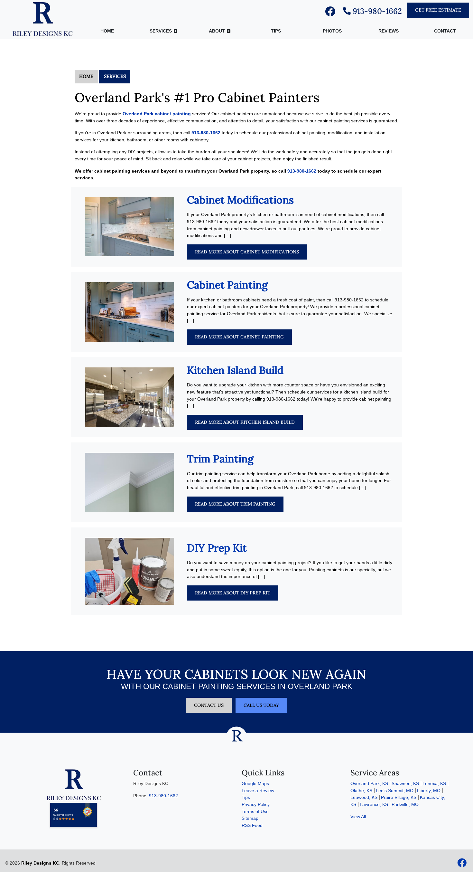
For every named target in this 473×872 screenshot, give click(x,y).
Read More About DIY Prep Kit (232, 593)
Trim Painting (220, 458)
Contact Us (209, 705)
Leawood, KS (363, 797)
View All (358, 816)
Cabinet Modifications (240, 199)
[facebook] (330, 13)
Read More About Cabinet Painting (239, 337)
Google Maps (255, 783)
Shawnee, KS (405, 783)
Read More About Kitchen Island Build (245, 422)
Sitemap (250, 818)
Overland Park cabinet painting (157, 113)
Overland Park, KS (369, 783)
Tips (246, 797)
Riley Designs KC (40, 863)
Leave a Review (258, 790)
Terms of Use (255, 811)
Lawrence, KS (374, 804)
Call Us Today (261, 705)
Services (115, 76)
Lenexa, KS (434, 783)
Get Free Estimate (438, 10)
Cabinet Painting (227, 284)
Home (86, 76)
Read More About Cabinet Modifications (247, 252)
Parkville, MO (405, 804)
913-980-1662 (376, 11)
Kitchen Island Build (235, 370)
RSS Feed (252, 825)
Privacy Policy (256, 804)
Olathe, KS (361, 790)
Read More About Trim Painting (235, 504)
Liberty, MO (429, 790)
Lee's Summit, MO (394, 790)
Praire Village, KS (398, 797)
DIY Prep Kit (217, 547)
